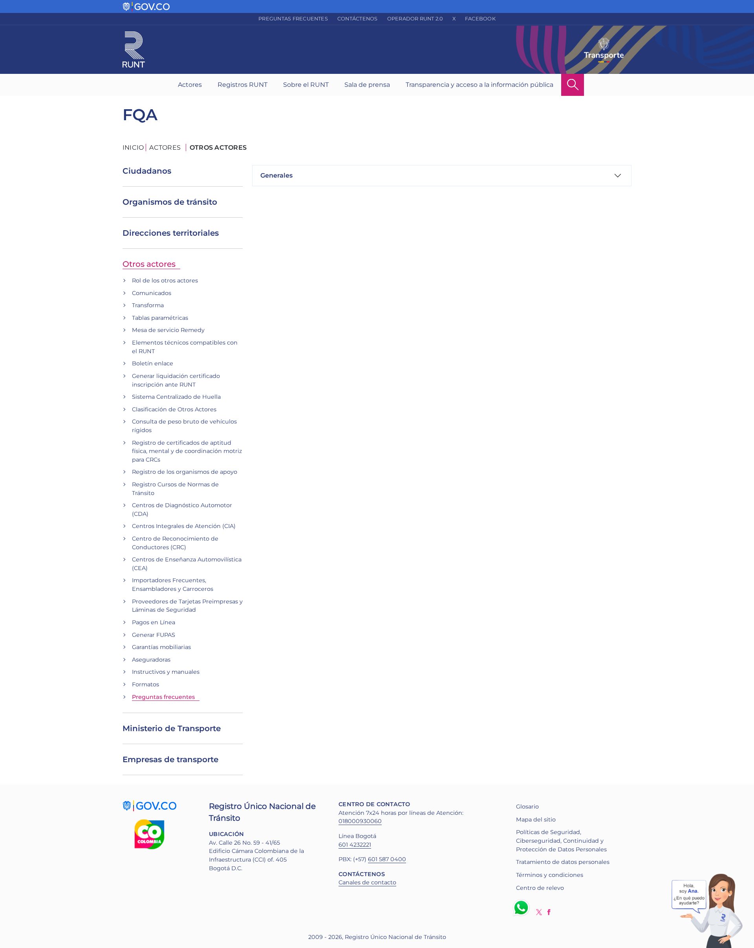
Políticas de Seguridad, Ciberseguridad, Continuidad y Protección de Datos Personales (561, 841)
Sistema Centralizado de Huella (176, 396)
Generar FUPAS (153, 634)
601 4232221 (355, 844)
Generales (276, 175)
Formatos (145, 684)
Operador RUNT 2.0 (415, 19)
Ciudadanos (147, 171)
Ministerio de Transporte (172, 728)
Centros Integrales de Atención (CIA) (184, 526)
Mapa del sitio (536, 819)
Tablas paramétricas (160, 317)
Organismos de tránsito (170, 202)
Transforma (148, 305)
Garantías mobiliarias (161, 647)
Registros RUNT (242, 84)
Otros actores (149, 264)
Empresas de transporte (170, 759)
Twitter (539, 912)
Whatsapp (522, 907)
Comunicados (151, 293)
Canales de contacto (367, 882)
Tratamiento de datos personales (562, 861)
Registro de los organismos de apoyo (184, 471)
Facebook (480, 19)
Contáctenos (357, 19)
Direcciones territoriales (171, 233)
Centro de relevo (540, 887)
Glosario (527, 806)
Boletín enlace (152, 363)
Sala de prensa (367, 84)
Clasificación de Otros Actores (174, 409)
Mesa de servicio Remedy (168, 330)
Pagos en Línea (153, 622)
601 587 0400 (387, 859)
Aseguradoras (151, 659)
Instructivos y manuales (165, 671)
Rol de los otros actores (165, 280)
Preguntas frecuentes (293, 19)
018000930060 (360, 821)
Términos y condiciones (549, 874)
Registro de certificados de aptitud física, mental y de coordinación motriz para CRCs (187, 451)
